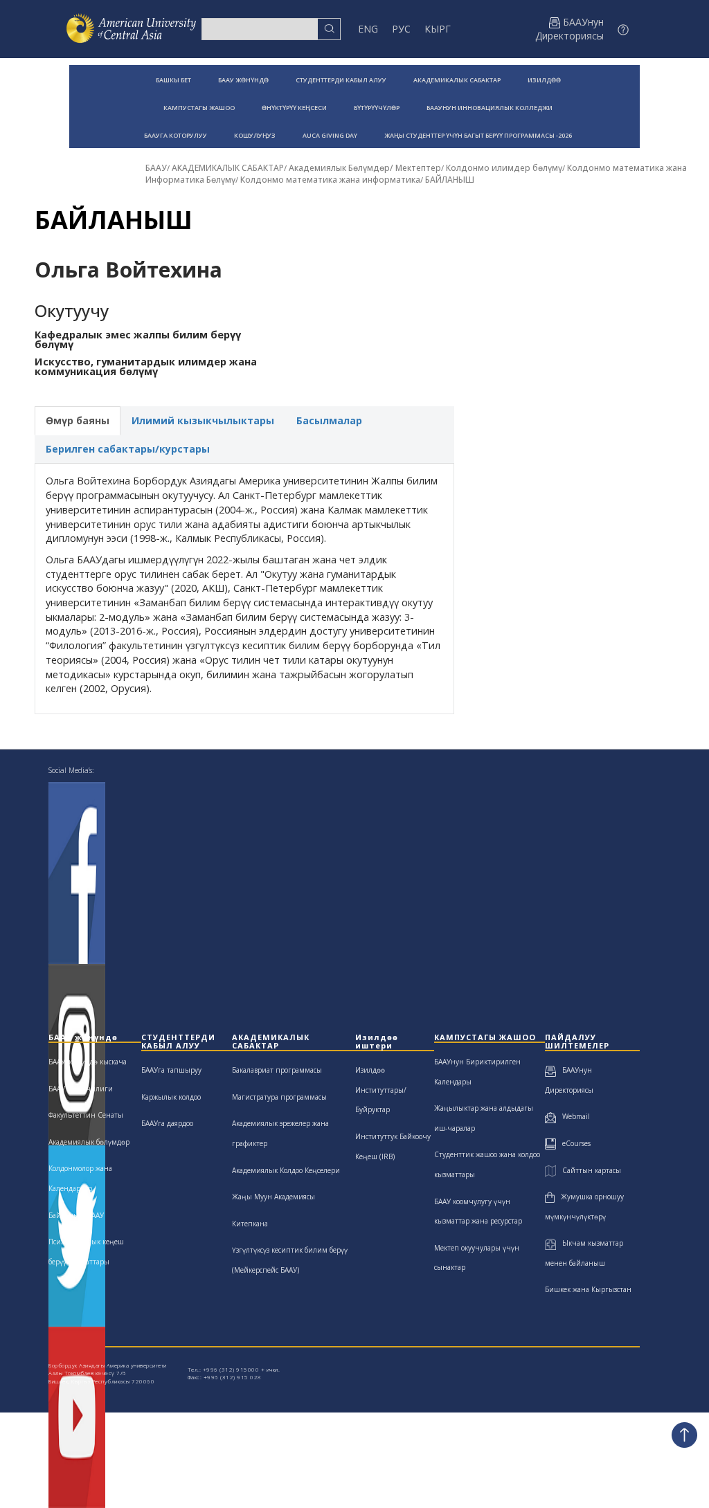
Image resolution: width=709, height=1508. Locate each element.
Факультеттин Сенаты (85, 1115)
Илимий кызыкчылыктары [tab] (203, 420)
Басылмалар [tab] (329, 420)
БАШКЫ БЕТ (173, 79)
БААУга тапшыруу (171, 1070)
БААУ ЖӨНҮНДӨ (243, 79)
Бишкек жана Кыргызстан (588, 1289)
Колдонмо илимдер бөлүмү (504, 168)
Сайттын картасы (588, 1170)
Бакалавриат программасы (277, 1070)
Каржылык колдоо (171, 1097)
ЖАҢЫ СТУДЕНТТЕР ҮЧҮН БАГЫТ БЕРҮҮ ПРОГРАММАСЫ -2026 (478, 135)
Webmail (573, 1116)
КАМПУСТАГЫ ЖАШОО (199, 107)
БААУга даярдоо (167, 1123)
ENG (368, 28)
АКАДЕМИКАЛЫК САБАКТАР (457, 79)
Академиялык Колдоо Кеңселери (286, 1170)
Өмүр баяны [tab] (77, 420)
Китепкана (250, 1223)
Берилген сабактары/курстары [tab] (128, 448)
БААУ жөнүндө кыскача (87, 1061)
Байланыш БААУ (76, 1215)
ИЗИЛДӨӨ (544, 79)
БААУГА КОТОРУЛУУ (175, 135)
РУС (401, 28)
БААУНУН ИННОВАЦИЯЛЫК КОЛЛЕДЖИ (490, 107)
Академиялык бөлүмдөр (88, 1142)
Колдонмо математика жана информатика (330, 179)
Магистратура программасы (279, 1097)
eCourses (573, 1143)
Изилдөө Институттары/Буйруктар (380, 1089)
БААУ (156, 168)
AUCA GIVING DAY (330, 135)
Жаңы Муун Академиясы (273, 1196)
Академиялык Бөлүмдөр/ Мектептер (365, 168)
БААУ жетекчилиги (80, 1088)
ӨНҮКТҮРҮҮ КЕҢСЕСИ (294, 107)
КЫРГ (437, 28)
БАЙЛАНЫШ (449, 179)
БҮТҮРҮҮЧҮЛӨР (377, 107)
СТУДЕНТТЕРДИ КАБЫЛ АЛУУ (341, 79)
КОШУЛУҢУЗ (255, 135)
